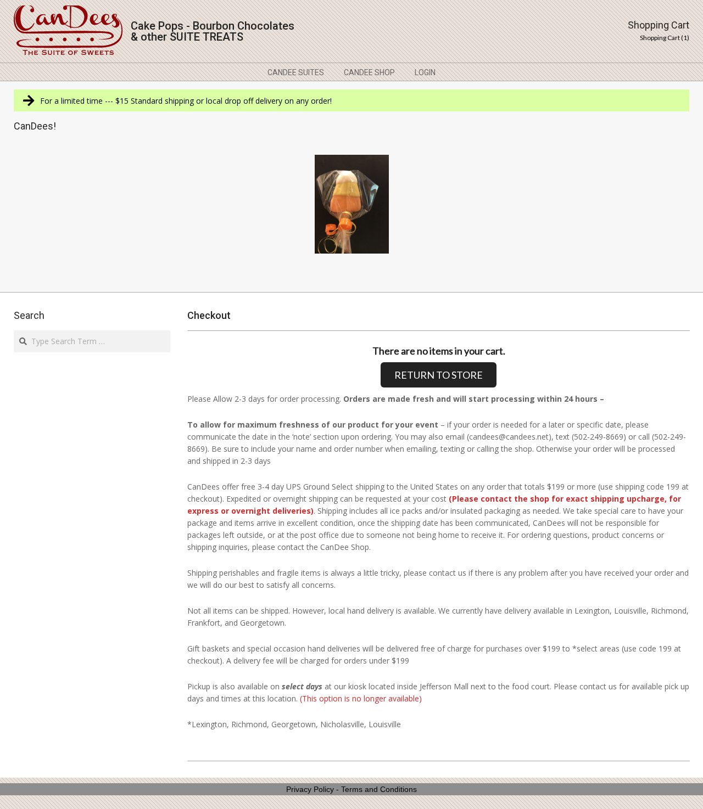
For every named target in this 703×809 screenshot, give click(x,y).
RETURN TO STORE (438, 375)
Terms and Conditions (379, 789)
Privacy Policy (310, 789)
